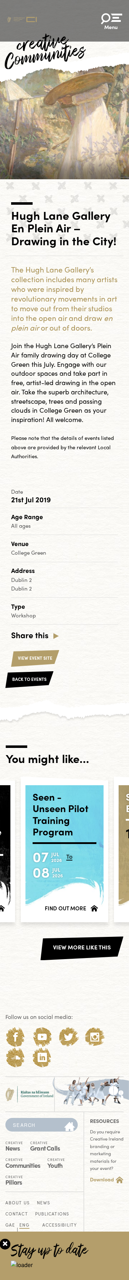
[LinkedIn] (42, 1057)
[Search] (69, 1127)
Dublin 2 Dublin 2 (21, 584)
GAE (10, 1225)
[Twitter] (68, 1037)
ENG (24, 1225)
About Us (17, 1203)
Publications (52, 1214)
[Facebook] (15, 1037)
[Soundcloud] (15, 1057)
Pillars (14, 1179)
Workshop (23, 615)
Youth (56, 1162)
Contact (16, 1214)
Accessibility (59, 1225)
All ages (21, 526)
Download (102, 1179)
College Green (28, 552)
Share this (29, 635)
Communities (22, 1162)
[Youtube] (42, 1037)
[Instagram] (95, 1037)
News (14, 1145)
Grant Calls (45, 1145)
